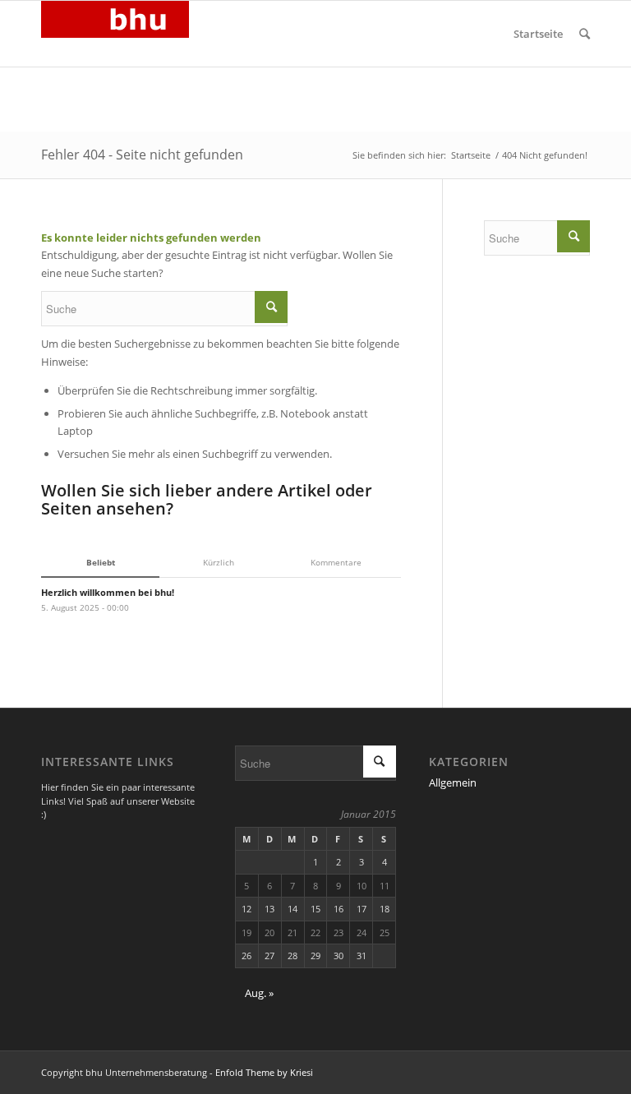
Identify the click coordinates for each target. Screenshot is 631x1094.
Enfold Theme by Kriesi (264, 1072)
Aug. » (259, 993)
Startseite (538, 33)
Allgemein (453, 782)
